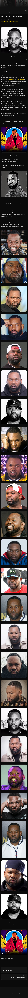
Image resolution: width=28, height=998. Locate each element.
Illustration (11, 21)
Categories (14, 993)
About (9, 993)
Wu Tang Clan (20, 79)
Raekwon (11, 79)
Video (17, 21)
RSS (19, 993)
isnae (4, 10)
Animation (6, 21)
